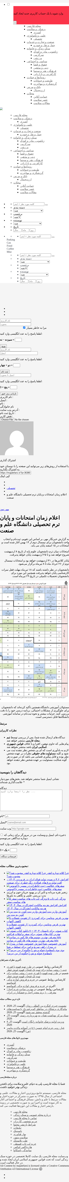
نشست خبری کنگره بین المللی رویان (46, 1005)
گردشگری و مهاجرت (18, 1070)
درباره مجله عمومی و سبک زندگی (32, 1114)
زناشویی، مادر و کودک (19, 1051)
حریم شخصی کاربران (25, 1121)
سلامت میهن (20, 1137)
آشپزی (10, 1044)
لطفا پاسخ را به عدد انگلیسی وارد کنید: (21, 333)
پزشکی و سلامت (16, 1047)
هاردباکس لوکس (22, 1147)
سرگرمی (12, 1057)
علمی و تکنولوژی (16, 1064)
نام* (2, 816)
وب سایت (5, 828)
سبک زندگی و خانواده (18, 1054)
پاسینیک (17, 1131)
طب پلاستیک (20, 1140)
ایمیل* (3, 822)
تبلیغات (17, 1127)
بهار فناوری (19, 1134)
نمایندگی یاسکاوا (22, 1150)
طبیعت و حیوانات (16, 1060)
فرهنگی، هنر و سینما (18, 1067)
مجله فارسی (20, 1111)
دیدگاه (3, 788)
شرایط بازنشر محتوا (24, 1124)
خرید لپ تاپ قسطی (24, 1143)
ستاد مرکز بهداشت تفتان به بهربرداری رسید (44, 1015)
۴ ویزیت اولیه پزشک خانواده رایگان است (35, 1021)
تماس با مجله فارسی (25, 1118)
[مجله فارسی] (1, 109)
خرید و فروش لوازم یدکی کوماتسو (26, 986)
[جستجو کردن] (46, 204)
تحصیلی (11, 488)
